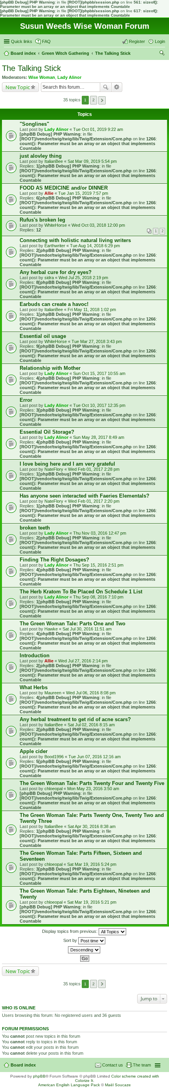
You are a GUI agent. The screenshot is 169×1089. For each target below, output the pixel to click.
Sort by (70, 940)
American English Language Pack (69, 1085)
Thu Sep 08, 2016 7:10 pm (98, 597)
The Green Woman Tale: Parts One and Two (72, 624)
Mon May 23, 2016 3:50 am (93, 788)
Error (26, 400)
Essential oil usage (43, 336)
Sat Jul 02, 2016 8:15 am (91, 724)
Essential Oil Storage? (47, 432)
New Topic (18, 87)
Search (106, 87)
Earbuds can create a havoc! (54, 304)
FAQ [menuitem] (46, 41)
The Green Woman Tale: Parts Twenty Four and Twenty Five (92, 783)
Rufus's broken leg (42, 220)
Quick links (21, 41)
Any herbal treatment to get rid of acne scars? (75, 719)
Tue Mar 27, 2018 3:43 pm (97, 341)
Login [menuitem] (160, 41)
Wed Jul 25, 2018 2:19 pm (83, 277)
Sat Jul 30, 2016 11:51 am (87, 629)
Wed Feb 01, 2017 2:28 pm (93, 469)
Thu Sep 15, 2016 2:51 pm (98, 565)
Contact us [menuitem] (112, 1065)
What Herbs (34, 687)
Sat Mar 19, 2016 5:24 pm (91, 864)
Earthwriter (54, 245)
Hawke (51, 629)
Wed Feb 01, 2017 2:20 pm (93, 501)
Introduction (35, 655)
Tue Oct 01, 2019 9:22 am (98, 129)
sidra (49, 277)
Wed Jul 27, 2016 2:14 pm (83, 660)
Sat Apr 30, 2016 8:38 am (92, 826)
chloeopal (53, 788)
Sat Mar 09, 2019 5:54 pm (92, 161)
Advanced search (117, 87)
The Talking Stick (31, 68)
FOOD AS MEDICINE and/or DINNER (64, 188)
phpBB (39, 1076)
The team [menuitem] (142, 1065)
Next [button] (102, 100)
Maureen (52, 692)
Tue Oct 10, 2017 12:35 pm (99, 405)
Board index (23, 1065)
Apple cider (34, 751)
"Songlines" (34, 124)
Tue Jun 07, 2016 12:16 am (94, 756)
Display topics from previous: (70, 931)
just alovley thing (41, 156)
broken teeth (35, 528)
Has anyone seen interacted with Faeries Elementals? (84, 496)
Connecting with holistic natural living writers (75, 240)
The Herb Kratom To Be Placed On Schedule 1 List (81, 592)
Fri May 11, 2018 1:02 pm (92, 309)
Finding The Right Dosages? (54, 560)
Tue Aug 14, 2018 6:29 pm (95, 245)
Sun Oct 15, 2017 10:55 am (99, 373)
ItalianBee (53, 161)
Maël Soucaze (118, 1085)
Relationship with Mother (50, 368)
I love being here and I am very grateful (67, 464)
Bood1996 (54, 756)
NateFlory (53, 469)
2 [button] (93, 100)
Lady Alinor (69, 77)
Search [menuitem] (162, 54)
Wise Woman (41, 77)
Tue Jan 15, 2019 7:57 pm (83, 193)
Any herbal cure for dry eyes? (56, 272)
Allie (48, 193)
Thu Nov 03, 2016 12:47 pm (99, 533)
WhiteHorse (55, 225)
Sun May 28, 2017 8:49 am (98, 437)
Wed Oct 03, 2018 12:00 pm (98, 225)
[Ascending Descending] (84, 949)
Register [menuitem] (137, 41)
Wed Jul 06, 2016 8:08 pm (91, 692)
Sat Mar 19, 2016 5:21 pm (91, 902)
